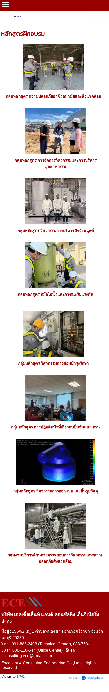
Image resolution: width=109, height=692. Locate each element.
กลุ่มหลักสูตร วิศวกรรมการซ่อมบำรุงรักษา (53, 363)
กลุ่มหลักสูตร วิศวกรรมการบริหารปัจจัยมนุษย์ (55, 230)
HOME (6, 23)
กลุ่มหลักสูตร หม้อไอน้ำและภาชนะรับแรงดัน (55, 294)
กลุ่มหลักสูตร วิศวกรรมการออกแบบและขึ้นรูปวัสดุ (55, 491)
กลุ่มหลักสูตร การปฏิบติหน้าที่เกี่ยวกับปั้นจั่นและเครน (55, 427)
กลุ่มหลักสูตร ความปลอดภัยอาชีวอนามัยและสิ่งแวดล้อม (53, 96)
